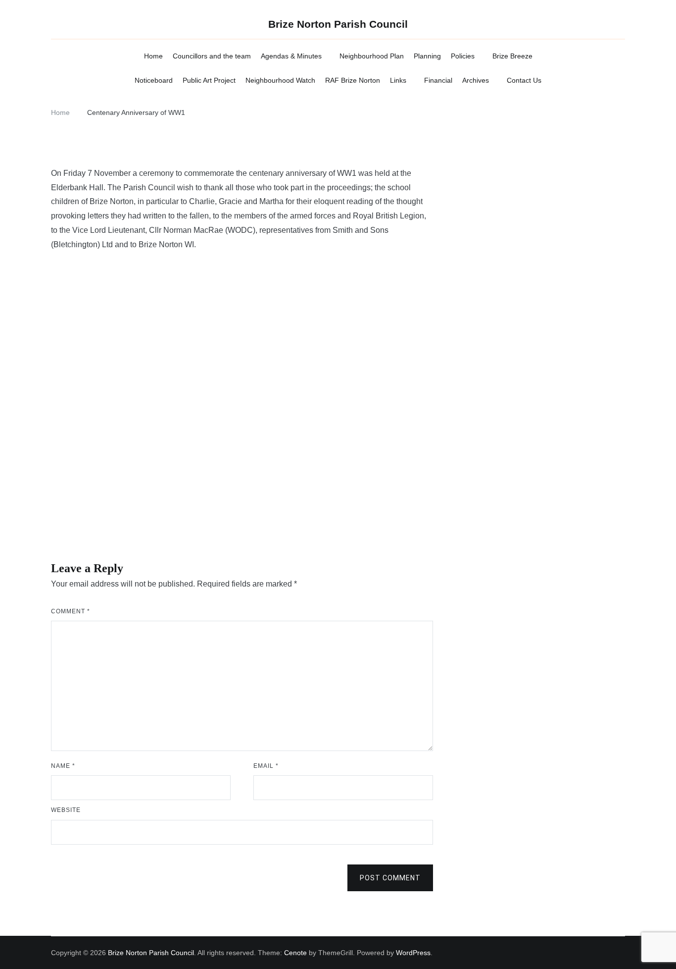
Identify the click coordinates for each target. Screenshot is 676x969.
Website (66, 810)
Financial (438, 80)
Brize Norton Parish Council (338, 24)
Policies (463, 56)
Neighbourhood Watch (280, 80)
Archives (475, 80)
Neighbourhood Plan (371, 56)
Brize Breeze (512, 56)
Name (63, 765)
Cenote (295, 953)
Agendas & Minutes (291, 56)
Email (266, 765)
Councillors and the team (212, 56)
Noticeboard (154, 80)
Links (398, 80)
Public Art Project (209, 80)
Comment (70, 611)
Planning (427, 56)
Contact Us (524, 80)
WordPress (413, 953)
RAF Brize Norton (352, 80)
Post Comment (390, 878)
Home (153, 56)
